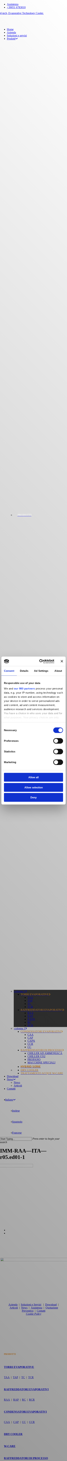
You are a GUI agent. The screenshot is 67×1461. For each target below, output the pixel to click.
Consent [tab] (9, 670)
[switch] (58, 741)
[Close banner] (62, 661)
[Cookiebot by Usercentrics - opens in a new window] (40, 661)
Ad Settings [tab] (41, 670)
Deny (33, 797)
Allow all (33, 777)
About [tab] (58, 670)
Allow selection (33, 787)
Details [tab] (24, 670)
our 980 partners (24, 688)
